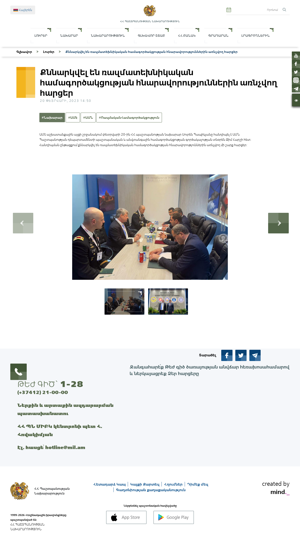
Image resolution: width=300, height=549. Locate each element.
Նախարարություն (108, 35)
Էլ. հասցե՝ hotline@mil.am (51, 447)
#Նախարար (52, 117)
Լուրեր (40, 35)
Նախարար (69, 35)
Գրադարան (218, 35)
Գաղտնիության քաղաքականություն (151, 489)
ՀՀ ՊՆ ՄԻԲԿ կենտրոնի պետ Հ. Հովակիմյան (59, 430)
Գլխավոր (24, 52)
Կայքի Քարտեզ (145, 484)
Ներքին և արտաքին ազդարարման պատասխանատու (65, 409)
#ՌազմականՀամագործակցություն (129, 117)
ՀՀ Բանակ (186, 35)
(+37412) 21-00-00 (42, 392)
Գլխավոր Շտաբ (151, 35)
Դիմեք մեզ (197, 484)
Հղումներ (174, 484)
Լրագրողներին (255, 35)
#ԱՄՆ (88, 117)
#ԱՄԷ (72, 117)
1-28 (71, 384)
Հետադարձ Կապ (110, 484)
